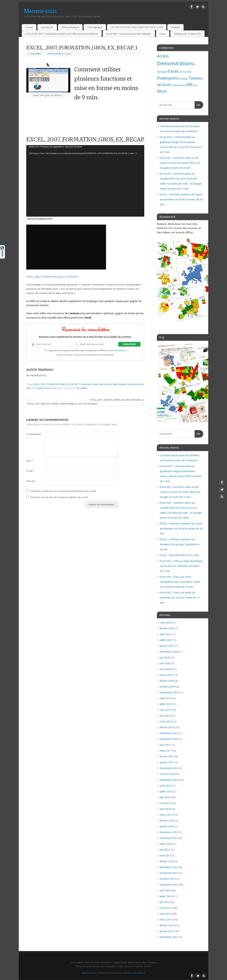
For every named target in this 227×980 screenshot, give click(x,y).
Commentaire (30, 436)
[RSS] (203, 7)
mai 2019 (165, 709)
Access (163, 56)
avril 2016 (165, 808)
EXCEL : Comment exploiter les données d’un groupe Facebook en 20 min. (179, 544)
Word (162, 91)
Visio (195, 85)
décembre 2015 (169, 832)
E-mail (30, 470)
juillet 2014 (166, 896)
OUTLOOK (185, 71)
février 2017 (167, 756)
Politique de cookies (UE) (187, 33)
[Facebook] (191, 7)
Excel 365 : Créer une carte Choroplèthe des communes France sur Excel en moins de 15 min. (180, 581)
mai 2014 (165, 907)
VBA (189, 84)
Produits (175, 27)
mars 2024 (166, 622)
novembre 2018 (169, 739)
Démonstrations (70, 27)
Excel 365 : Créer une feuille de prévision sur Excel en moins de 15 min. (180, 597)
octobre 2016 (168, 774)
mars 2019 (166, 721)
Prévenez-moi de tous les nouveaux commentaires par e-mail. (63, 491)
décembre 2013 (169, 937)
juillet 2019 (166, 704)
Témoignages (95, 27)
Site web (30, 481)
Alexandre (36, 53)
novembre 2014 (169, 873)
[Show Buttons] (2, 257)
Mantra (127, 972)
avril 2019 (165, 715)
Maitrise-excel (40, 11)
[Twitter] (197, 7)
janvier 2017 (167, 762)
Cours (163, 33)
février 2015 (167, 861)
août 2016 (166, 785)
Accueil (29, 27)
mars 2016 (166, 814)
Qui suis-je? (47, 27)
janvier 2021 (167, 645)
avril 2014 (165, 913)
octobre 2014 (168, 878)
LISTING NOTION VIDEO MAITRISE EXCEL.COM (137, 27)
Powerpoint (167, 78)
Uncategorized (178, 85)
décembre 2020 (169, 651)
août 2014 (166, 890)
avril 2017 (165, 744)
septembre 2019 (169, 692)
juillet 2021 (166, 640)
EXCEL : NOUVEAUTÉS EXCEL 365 (179, 555)
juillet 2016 (166, 791)
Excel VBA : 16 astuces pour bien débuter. (128, 33)
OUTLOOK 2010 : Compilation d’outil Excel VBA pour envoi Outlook (61, 33)
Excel (68, 53)
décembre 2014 (169, 867)
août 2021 (166, 634)
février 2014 (167, 925)
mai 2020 (165, 663)
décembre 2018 (169, 733)
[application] (85, 181)
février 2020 (167, 680)
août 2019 (166, 698)
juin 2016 (165, 797)
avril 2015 (165, 855)
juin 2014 (165, 902)
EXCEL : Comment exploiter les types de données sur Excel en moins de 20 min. (181, 199)
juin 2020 (165, 657)
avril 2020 (165, 669)
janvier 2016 (167, 826)
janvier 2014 (167, 931)
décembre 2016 (169, 768)
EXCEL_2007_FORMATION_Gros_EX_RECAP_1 (52, 276)
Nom (29, 460)
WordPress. (140, 972)
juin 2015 (165, 849)
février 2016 (167, 820)
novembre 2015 (169, 838)
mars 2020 (166, 675)
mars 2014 (166, 919)
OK (198, 104)
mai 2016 (165, 803)
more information (117, 350)
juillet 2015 (166, 843)
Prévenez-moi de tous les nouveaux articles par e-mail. (59, 497)
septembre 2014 (169, 884)
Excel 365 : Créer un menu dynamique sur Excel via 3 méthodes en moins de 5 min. (181, 566)
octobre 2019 (168, 686)
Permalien (82, 388)
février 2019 (167, 727)
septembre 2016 (169, 779)
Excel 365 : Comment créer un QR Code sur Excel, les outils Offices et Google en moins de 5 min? (180, 162)
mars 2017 (166, 750)
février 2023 (167, 628)
